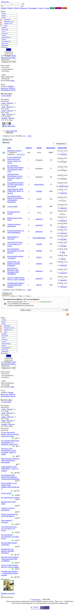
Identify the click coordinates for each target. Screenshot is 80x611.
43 (18, 154)
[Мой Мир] (9, 123)
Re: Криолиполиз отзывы (10, 497)
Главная (3, 8)
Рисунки (58, 8)
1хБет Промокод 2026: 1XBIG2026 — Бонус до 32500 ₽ (9, 469)
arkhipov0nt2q (39, 184)
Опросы (4, 39)
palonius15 (39, 219)
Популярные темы (9, 21)
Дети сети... (5, 2)
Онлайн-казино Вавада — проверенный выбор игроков (9, 573)
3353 (29, 136)
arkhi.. (13, 80)
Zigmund (63, 246)
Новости (10, 8)
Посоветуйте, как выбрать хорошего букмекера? (13, 263)
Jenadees (39, 263)
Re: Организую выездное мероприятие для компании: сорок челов (15, 168)
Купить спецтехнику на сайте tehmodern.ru (15, 231)
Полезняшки (32, 8)
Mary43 (39, 285)
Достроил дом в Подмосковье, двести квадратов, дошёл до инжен (14, 177)
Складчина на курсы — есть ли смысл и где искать (9, 528)
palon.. (4, 103)
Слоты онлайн (12, 206)
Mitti (63, 252)
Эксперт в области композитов (14, 225)
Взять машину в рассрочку (13, 238)
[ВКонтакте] (3, 123)
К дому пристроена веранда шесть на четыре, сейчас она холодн (14, 160)
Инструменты (61, 143)
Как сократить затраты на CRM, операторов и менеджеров (15, 184)
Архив (5, 25)
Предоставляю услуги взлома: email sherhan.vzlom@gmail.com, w (10, 486)
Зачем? (13, 56)
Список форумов (11, 131)
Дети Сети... (36, 599)
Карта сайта (5, 43)
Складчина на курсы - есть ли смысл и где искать (15, 244)
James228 (63, 154)
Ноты (52, 8)
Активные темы (8, 23)
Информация (5, 45)
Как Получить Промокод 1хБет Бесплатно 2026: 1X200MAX (13, 271)
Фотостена (5, 33)
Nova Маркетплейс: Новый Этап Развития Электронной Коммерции (15, 199)
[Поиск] (1, 6)
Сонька (39, 206)
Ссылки (46, 8)
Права (27, 296)
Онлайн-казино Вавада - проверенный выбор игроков (16, 285)
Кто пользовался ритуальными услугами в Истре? (15, 250)
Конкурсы (23, 8)
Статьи (40, 8)
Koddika (39, 191)
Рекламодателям (6, 41)
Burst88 (39, 244)
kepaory (39, 257)
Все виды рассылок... (8, 57)
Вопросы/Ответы (6, 37)
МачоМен (63, 239)
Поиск (20, 296)
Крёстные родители (14, 150)
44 (20, 154)
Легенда (13, 296)
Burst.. (4, 114)
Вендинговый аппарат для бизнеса (15, 257)
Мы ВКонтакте (9, 126)
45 (23, 154)
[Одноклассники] (6, 123)
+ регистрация (6, 95)
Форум (16, 8)
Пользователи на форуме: (8, 295)
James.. (4, 110)
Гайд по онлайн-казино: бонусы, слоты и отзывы (16, 278)
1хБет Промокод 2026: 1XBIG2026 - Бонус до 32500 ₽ (15, 191)
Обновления (7, 19)
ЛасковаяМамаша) (39, 238)
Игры (65, 8)
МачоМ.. (5, 118)
